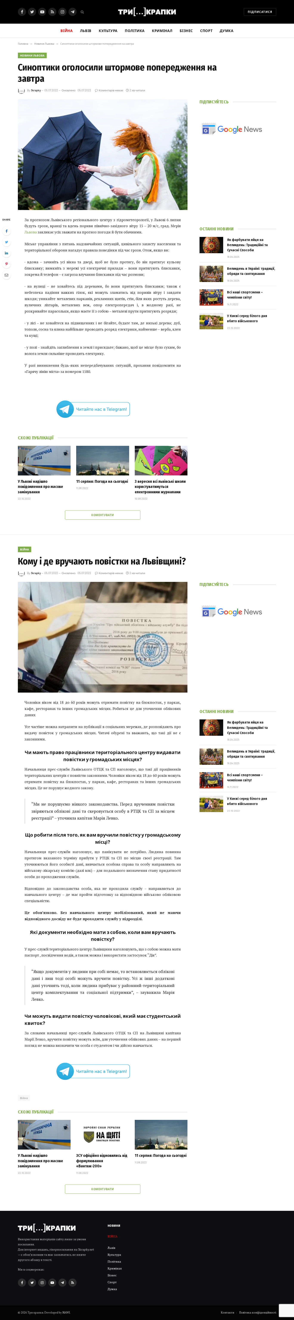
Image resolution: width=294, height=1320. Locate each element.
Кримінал (162, 31)
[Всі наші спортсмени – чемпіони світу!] (211, 297)
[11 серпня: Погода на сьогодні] (102, 460)
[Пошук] (82, 12)
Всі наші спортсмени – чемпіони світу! (245, 295)
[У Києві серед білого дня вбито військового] (211, 321)
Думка (226, 31)
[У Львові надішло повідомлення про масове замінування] (44, 460)
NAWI (66, 1312)
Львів (85, 31)
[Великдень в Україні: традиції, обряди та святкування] (211, 274)
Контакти (227, 1312)
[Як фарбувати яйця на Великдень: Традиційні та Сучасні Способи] (211, 245)
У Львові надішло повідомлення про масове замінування (40, 486)
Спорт (206, 31)
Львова (31, 232)
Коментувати (102, 515)
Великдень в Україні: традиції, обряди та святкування (251, 271)
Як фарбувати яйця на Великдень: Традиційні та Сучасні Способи (247, 245)
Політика (135, 31)
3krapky (36, 90)
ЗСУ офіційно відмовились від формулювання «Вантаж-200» (101, 1160)
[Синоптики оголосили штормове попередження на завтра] (102, 154)
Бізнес (186, 31)
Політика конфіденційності (257, 1312)
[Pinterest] (6, 264)
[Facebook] (6, 231)
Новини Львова (32, 55)
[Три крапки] (147, 11)
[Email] (6, 275)
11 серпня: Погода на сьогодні (102, 481)
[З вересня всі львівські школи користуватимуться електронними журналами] (161, 460)
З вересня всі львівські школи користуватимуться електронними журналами (160, 486)
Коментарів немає (111, 90)
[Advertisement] (238, 187)
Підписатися (260, 12)
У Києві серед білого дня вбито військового (247, 318)
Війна (24, 1098)
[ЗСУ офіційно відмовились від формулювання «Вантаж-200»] (102, 1135)
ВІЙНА (24, 549)
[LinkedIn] (6, 253)
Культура (108, 31)
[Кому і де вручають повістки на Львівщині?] (102, 637)
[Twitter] (6, 242)
